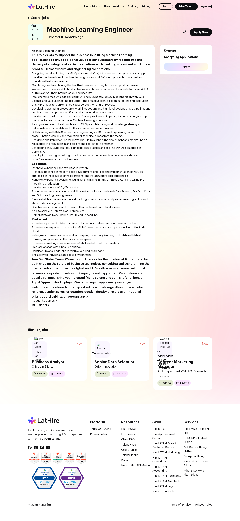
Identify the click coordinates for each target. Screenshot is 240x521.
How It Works (112, 6)
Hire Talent (186, 6)
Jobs (166, 6)
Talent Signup (129, 455)
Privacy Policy (98, 434)
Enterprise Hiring (194, 456)
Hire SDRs (158, 429)
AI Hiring (133, 6)
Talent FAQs (128, 444)
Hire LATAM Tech (163, 491)
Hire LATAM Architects (166, 481)
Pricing (146, 6)
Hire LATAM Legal (163, 486)
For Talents (128, 434)
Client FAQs (128, 439)
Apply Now (201, 32)
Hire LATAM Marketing (166, 452)
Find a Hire (90, 6)
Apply (186, 66)
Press (124, 460)
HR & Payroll (128, 429)
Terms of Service (100, 429)
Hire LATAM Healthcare (166, 476)
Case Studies (129, 450)
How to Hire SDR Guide (135, 465)
